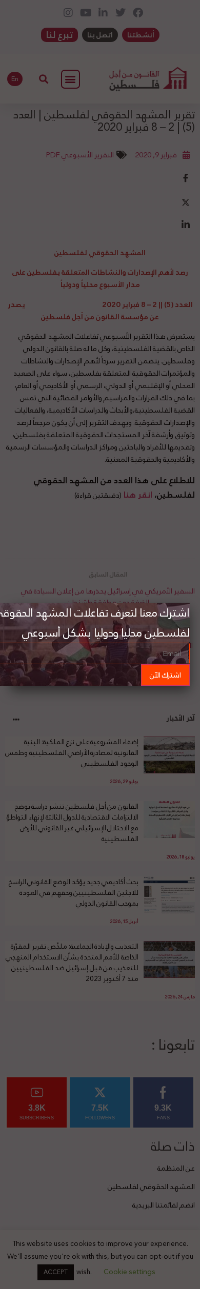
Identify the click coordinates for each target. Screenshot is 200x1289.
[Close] (190, 603)
